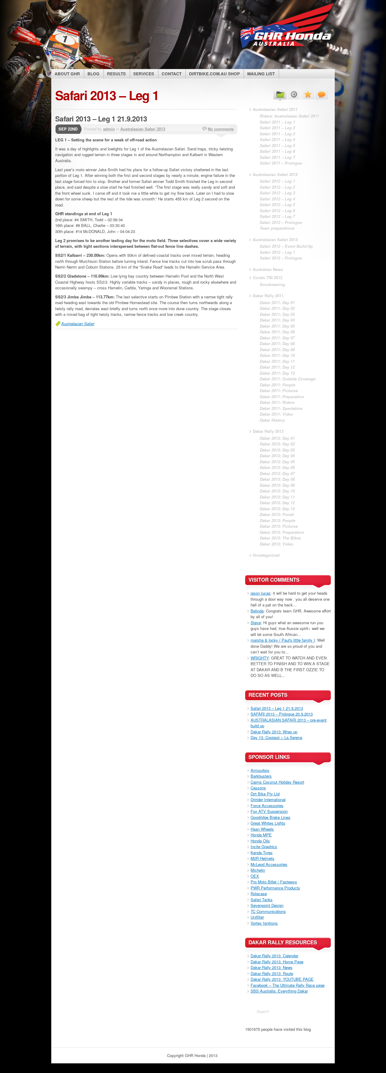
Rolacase (259, 893)
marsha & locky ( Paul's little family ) (283, 640)
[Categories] (280, 94)
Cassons (258, 788)
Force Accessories (267, 805)
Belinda (257, 611)
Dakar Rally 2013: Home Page (277, 961)
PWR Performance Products (275, 888)
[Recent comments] (321, 94)
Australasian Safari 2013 (142, 129)
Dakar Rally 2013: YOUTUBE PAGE (282, 979)
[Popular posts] (307, 94)
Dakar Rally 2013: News (272, 967)
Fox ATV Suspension (269, 811)
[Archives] (293, 94)
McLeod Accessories (269, 864)
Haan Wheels (262, 829)
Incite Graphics (264, 846)
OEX (255, 876)
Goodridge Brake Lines (270, 817)
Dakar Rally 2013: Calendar (274, 955)
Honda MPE (261, 835)
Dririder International (268, 799)
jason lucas (261, 593)
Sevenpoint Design (267, 905)
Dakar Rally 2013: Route (272, 973)
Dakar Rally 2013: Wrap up (274, 732)
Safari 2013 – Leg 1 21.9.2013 (101, 119)
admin (109, 129)
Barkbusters (261, 776)
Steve (256, 622)
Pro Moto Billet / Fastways (274, 882)
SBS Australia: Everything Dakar (279, 991)
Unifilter (257, 917)
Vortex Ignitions (264, 923)
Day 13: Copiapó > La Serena (276, 737)
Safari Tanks (262, 899)
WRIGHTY (260, 658)
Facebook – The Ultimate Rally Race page (287, 985)
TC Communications (268, 911)
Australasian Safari (77, 323)
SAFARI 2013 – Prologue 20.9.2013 (282, 714)
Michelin (258, 870)
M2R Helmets (262, 858)
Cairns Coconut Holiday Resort (277, 782)
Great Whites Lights (268, 823)
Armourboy (260, 770)
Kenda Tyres (262, 852)
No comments (221, 129)
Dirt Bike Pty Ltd (265, 794)
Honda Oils (260, 841)
